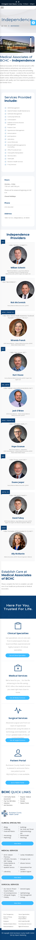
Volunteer (7, 803)
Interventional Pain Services (26, 868)
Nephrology (7, 837)
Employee (6, 921)
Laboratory (7, 871)
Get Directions (8, 805)
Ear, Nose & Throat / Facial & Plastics (10, 890)
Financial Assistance (8, 926)
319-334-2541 (9, 207)
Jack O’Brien (18, 410)
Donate (22, 801)
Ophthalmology (25, 893)
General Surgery (25, 889)
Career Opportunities (23, 914)
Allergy (6, 827)
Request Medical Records (25, 798)
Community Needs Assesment (10, 798)
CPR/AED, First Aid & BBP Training (10, 860)
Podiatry (6, 897)
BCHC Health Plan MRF (24, 921)
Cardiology (7, 829)
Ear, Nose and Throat (27, 829)
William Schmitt (18, 267)
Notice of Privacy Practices (8, 917)
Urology (22, 897)
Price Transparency (8, 914)
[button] (33, 22)
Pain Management (26, 895)
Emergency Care (25, 859)
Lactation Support (25, 871)
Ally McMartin (18, 553)
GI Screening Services (10, 893)
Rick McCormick (18, 302)
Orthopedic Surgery (10, 895)
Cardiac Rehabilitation (26, 855)
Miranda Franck (18, 340)
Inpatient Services (9, 867)
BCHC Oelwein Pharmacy (8, 856)
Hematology (7, 835)
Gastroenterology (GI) (25, 832)
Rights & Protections (23, 926)
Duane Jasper (18, 482)
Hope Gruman (18, 446)
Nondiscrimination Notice (10, 924)
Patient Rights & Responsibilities (22, 917)
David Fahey (18, 518)
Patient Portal (24, 803)
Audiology (23, 827)
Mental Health (24, 835)
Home (5, 26)
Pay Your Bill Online (10, 801)
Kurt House (18, 375)
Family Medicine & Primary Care (9, 864)
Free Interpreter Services (24, 924)
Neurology (23, 837)
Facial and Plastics (9, 831)
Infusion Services (25, 863)
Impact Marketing (20, 935)
